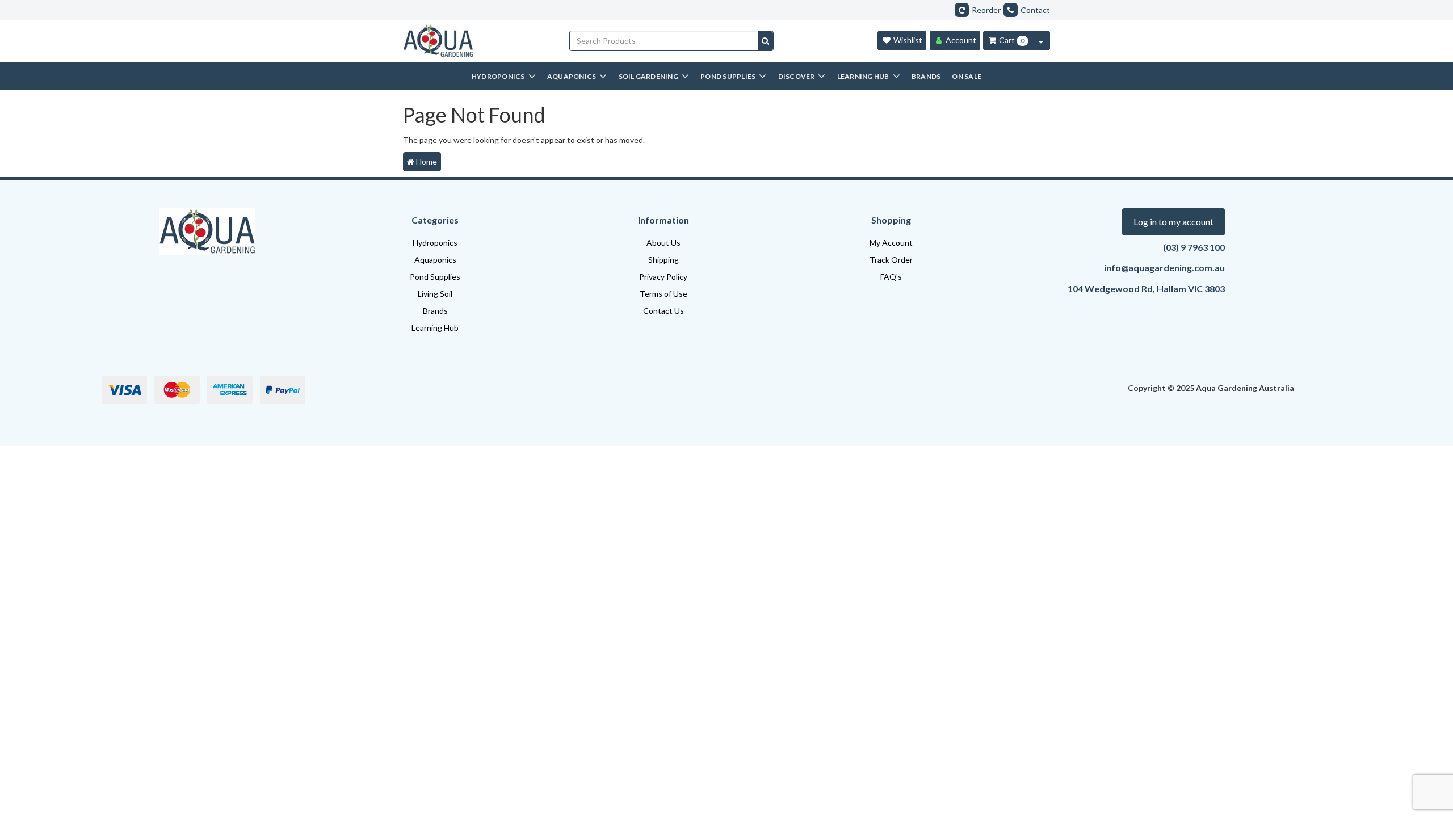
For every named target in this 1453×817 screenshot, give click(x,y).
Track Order (891, 259)
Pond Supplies (435, 276)
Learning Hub (435, 327)
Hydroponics (435, 242)
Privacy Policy (663, 276)
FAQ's (891, 276)
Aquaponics (435, 259)
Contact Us (663, 310)
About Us (663, 242)
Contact (1035, 10)
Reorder (986, 10)
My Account (891, 242)
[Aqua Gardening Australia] (477, 41)
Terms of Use (663, 293)
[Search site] (765, 40)
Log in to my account (1173, 221)
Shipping (663, 259)
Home (425, 161)
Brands (435, 310)
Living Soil (435, 293)
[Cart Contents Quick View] (1041, 40)
